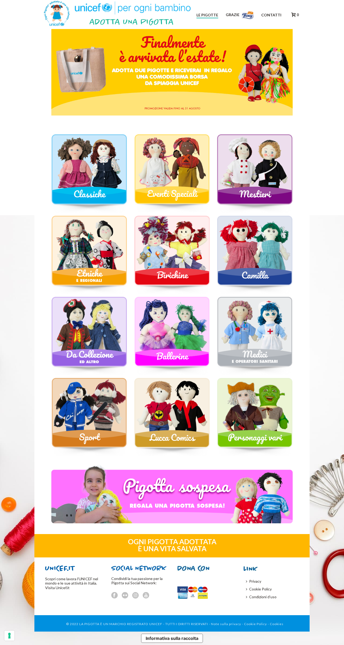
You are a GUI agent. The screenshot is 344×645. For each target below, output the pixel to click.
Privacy (255, 581)
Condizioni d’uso (263, 596)
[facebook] (114, 595)
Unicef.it (63, 587)
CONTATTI (271, 15)
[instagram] (135, 595)
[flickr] (125, 595)
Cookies (277, 624)
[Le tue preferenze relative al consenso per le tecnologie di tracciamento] (9, 635)
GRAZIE (233, 14)
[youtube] (146, 595)
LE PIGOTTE (207, 15)
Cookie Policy (260, 589)
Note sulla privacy (226, 624)
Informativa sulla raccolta (172, 638)
